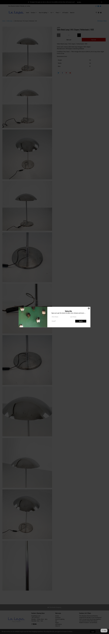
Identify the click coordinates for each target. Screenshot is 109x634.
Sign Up (80, 321)
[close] (89, 308)
